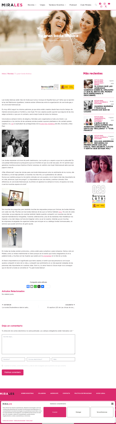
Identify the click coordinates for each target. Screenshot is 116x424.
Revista (31, 5)
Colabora (42, 393)
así (12, 124)
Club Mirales (85, 5)
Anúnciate (54, 393)
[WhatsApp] (101, 6)
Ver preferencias (102, 412)
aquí (60, 212)
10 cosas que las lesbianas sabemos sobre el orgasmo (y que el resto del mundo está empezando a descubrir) (98, 90)
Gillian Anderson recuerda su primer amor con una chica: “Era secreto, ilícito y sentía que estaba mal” (99, 144)
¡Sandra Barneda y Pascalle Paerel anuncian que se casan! (98, 109)
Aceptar (54, 412)
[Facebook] (100, 4)
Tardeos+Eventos (56, 5)
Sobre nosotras (27, 393)
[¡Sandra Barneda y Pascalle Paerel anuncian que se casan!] (88, 104)
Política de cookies (8, 420)
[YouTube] (109, 4)
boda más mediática (47, 124)
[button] (112, 404)
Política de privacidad (19, 420)
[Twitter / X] (106, 6)
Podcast (73, 5)
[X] (39, 286)
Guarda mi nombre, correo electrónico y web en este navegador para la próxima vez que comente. (35, 365)
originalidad (47, 256)
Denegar (78, 412)
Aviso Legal (29, 420)
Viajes (42, 5)
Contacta (66, 393)
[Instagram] (104, 4)
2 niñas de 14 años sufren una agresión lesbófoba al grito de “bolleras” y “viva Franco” (98, 126)
